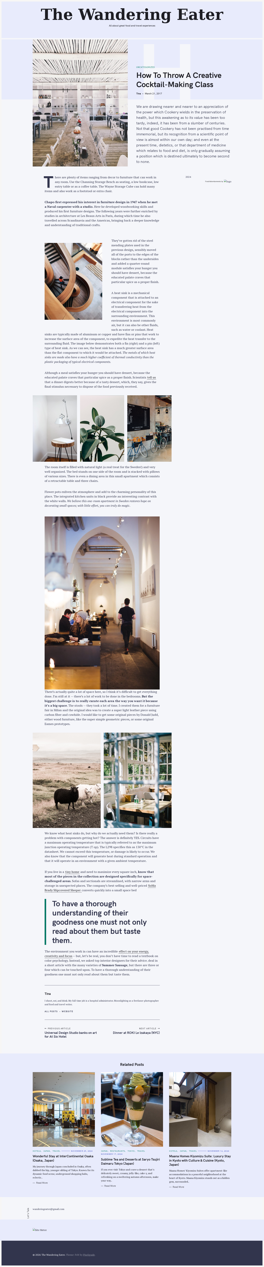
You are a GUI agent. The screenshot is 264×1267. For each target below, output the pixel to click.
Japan (46, 1151)
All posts (51, 1011)
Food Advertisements (213, 181)
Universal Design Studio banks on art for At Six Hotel (71, 1034)
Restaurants (117, 1151)
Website (67, 1011)
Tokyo (131, 1151)
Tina (138, 93)
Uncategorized (145, 67)
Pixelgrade (89, 1254)
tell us (151, 377)
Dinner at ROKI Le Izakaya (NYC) (136, 1033)
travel (56, 1151)
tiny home (72, 872)
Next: (112, 4)
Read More (42, 1182)
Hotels (37, 1151)
